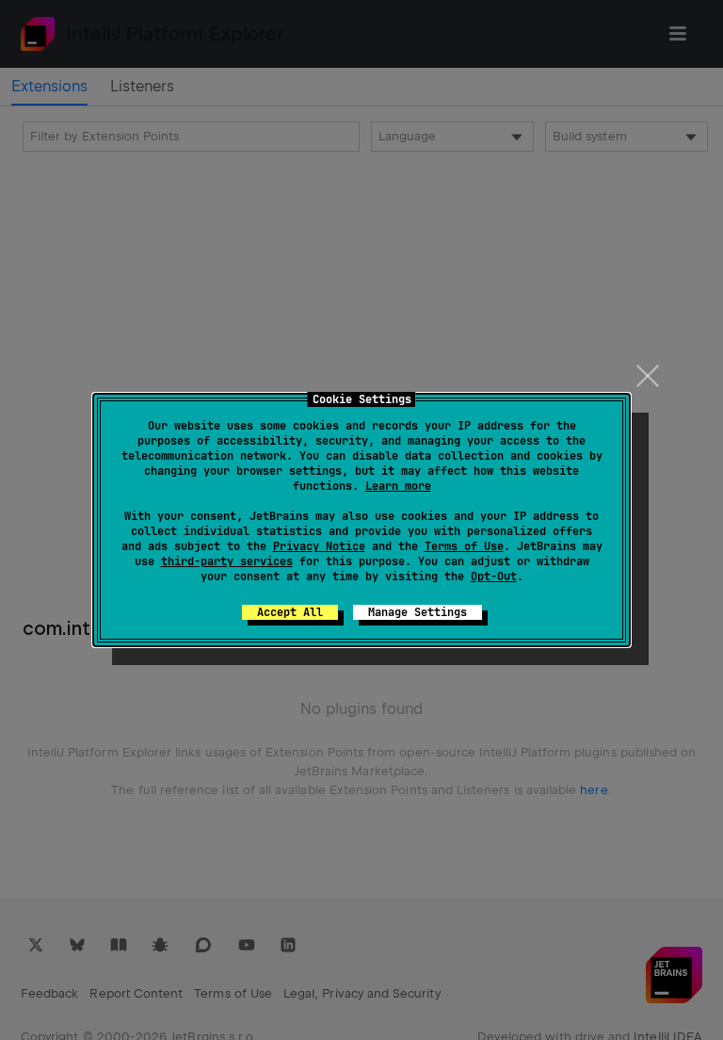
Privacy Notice (319, 546)
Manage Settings (417, 612)
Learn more (398, 486)
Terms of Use (464, 546)
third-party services (227, 561)
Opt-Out (494, 576)
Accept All (290, 612)
